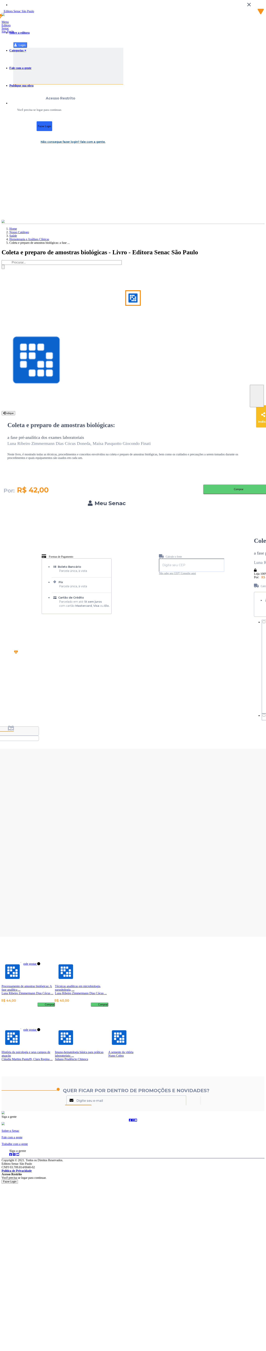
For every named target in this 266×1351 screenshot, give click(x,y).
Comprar (49, 1004)
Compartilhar (257, 396)
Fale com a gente (20, 68)
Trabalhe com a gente (15, 1144)
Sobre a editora (19, 32)
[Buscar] (3, 267)
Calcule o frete (173, 556)
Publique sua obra (21, 85)
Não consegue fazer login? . (73, 142)
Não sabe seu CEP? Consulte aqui (177, 573)
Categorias (16, 50)
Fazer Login (44, 126)
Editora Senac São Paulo (8, 28)
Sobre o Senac (10, 1130)
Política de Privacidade (17, 1170)
